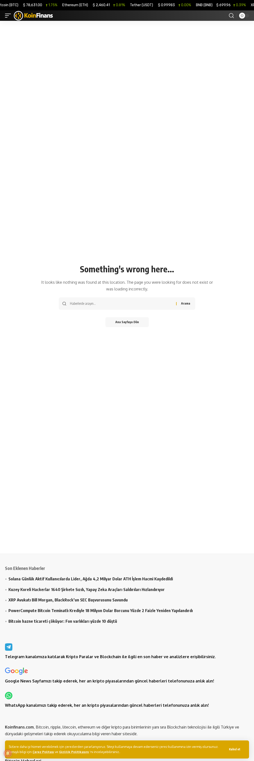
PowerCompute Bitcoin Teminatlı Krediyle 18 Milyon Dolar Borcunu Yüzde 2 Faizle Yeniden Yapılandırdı (100, 610)
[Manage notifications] (8, 753)
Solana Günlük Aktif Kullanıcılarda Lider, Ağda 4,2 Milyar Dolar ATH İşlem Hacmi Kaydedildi (90, 578)
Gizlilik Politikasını (74, 752)
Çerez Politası (43, 752)
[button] (234, 749)
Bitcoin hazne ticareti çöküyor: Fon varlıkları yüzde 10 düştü (62, 621)
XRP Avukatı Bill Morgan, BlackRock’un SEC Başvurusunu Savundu (68, 599)
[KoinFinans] (33, 15)
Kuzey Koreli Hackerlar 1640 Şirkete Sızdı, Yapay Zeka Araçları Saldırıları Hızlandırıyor (86, 589)
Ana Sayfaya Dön (127, 322)
